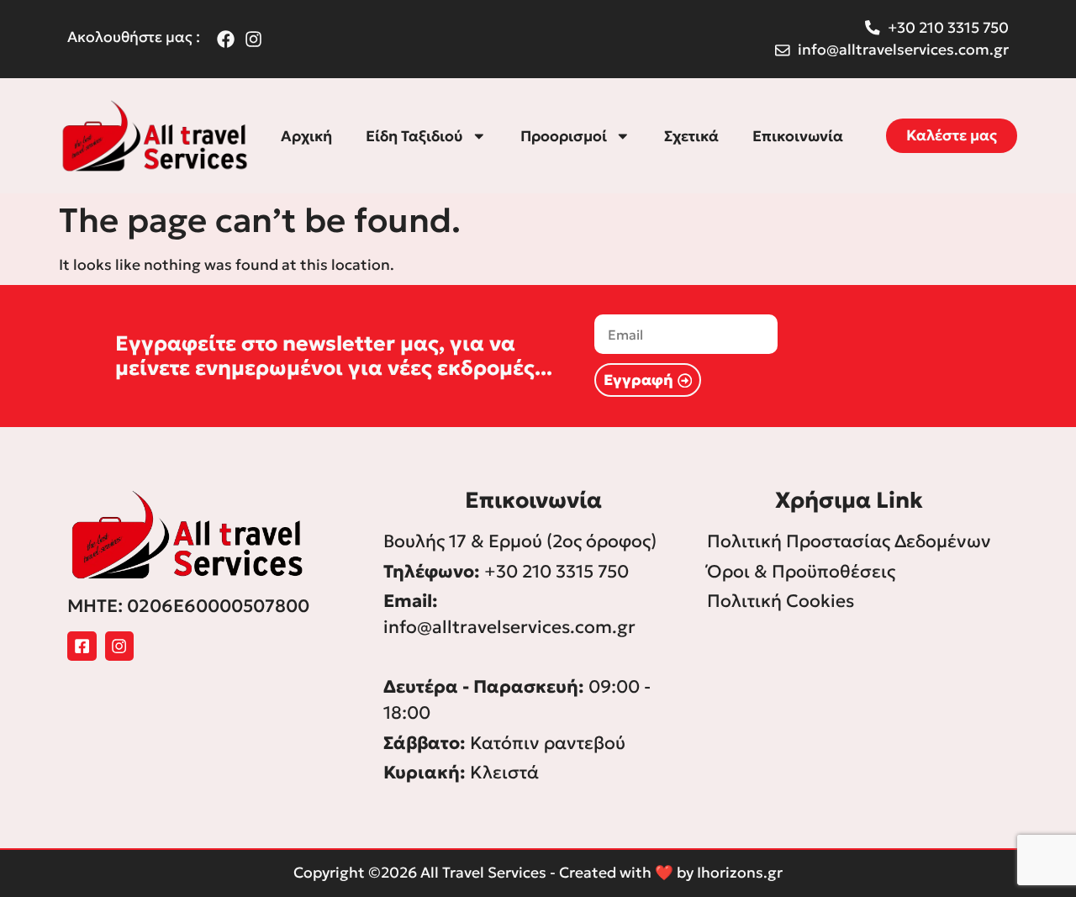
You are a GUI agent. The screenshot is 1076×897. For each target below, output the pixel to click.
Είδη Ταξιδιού (414, 136)
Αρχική (306, 136)
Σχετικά (691, 136)
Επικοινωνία (797, 136)
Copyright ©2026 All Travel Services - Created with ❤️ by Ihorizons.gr (538, 872)
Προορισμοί (563, 136)
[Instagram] (119, 646)
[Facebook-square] (82, 646)
